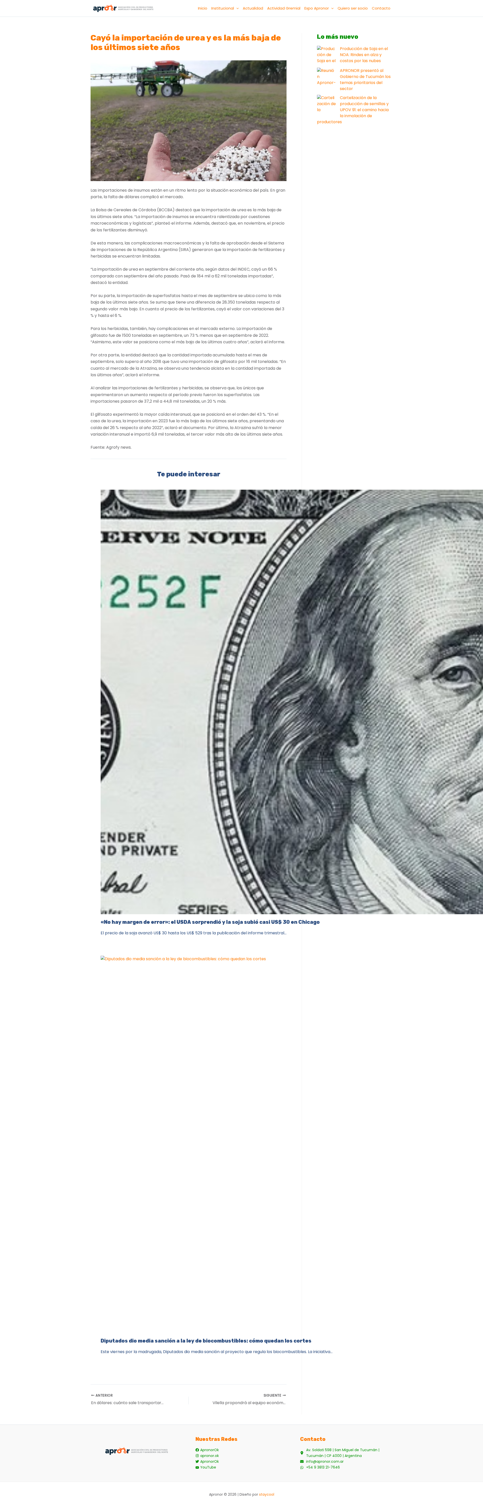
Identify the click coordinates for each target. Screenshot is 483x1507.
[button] (236, 8)
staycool (266, 1494)
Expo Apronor (316, 8)
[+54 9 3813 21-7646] (320, 1467)
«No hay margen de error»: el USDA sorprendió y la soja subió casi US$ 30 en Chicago (210, 922)
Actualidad (253, 8)
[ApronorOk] (207, 1450)
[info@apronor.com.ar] (322, 1461)
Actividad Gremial (283, 8)
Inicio (202, 8)
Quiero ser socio (353, 8)
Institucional (222, 8)
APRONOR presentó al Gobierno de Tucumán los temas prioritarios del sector (365, 80)
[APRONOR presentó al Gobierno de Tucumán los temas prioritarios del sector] (326, 77)
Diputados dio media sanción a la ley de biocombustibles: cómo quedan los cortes (206, 1341)
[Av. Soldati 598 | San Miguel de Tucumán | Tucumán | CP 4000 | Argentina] (346, 1453)
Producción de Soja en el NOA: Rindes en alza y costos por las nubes (364, 55)
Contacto (381, 8)
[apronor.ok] (207, 1456)
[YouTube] (205, 1467)
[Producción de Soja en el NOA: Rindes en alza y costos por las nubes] (326, 55)
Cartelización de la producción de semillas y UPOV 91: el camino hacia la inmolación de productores (353, 110)
